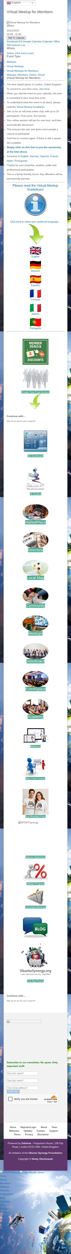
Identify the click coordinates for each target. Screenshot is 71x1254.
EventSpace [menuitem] (6, 1248)
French (54, 156)
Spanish (44, 156)
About (44, 1127)
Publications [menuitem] (6, 1194)
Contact (41, 1131)
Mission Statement (35, 857)
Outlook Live (18, 45)
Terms (17, 1134)
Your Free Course (35, 778)
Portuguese (21, 160)
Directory (35, 550)
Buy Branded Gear (35, 816)
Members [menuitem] (5, 1183)
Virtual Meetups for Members (22, 70)
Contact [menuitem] (4, 1208)
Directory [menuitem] (5, 1230)
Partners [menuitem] (4, 1190)
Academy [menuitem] (5, 1252)
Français (35, 299)
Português (35, 328)
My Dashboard (35, 455)
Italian (10, 160)
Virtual (41, 74)
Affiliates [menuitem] (4, 1186)
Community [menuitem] (6, 1237)
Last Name (13, 1077)
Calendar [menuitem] (5, 1201)
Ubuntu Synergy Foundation (45, 1152)
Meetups (11, 61)
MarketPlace (35, 522)
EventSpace (35, 689)
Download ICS (14, 41)
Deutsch (35, 270)
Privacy (29, 1134)
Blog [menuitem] (2, 1197)
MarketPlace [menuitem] (7, 1226)
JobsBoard (35, 661)
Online (32, 74)
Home (13, 1127)
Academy (35, 717)
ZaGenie (26, 1143)
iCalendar (47, 41)
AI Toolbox (35, 493)
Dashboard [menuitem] (6, 1223)
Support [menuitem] (4, 1212)
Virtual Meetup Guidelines (31, 106)
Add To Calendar (16, 38)
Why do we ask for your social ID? (21, 421)
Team (54, 1127)
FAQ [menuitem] (2, 1205)
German (34, 156)
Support (53, 1131)
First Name (13, 1069)
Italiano (35, 313)
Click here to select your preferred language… (35, 221)
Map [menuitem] (2, 1234)
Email (10, 1084)
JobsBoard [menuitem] (6, 1244)
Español (35, 285)
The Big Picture (35, 981)
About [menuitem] (3, 1179)
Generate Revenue (35, 907)
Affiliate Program (35, 883)
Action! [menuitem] (3, 1219)
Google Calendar (32, 41)
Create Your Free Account (35, 392)
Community (35, 605)
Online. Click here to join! (20, 53)
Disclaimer (43, 1134)
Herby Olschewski (42, 1159)
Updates (28, 1131)
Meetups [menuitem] (4, 1241)
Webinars (35, 746)
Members (23, 74)
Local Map (35, 578)
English (24, 156)
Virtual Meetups (15, 66)
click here (44, 89)
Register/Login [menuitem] (8, 1215)
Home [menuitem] (3, 1176)
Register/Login (28, 1127)
